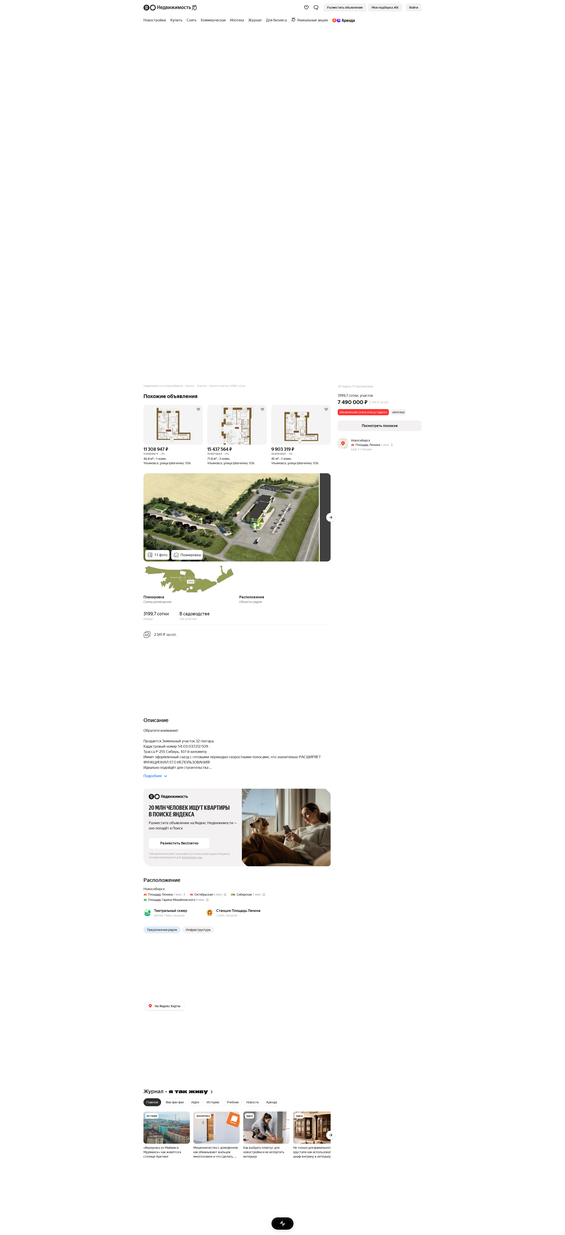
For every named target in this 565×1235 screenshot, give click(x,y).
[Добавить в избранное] (198, 409)
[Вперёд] (330, 517)
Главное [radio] (152, 1102)
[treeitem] (155, 20)
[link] (414, 7)
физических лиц (192, 857)
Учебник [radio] (233, 1102)
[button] (316, 7)
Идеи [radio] (195, 1102)
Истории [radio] (213, 1102)
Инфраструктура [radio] (198, 930)
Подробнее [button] (152, 776)
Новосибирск (154, 889)
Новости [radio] (252, 1102)
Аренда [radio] (271, 1102)
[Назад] (143, 578)
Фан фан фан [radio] (175, 1102)
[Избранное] (306, 7)
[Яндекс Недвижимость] (170, 7)
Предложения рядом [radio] (162, 930)
